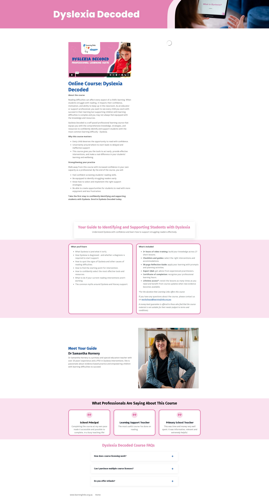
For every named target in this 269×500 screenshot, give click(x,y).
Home (98, 494)
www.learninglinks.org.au (81, 494)
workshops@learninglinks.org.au (156, 299)
